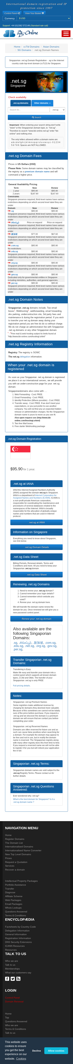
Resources (11, 949)
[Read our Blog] (18, 978)
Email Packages (13, 904)
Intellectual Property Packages (21, 881)
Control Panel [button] (11, 13)
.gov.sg (14, 274)
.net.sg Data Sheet (36, 574)
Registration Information (18, 938)
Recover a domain (15, 869)
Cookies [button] (21, 1058)
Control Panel (12, 997)
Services (9, 865)
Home (17, 46)
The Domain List (14, 842)
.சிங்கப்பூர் (14, 222)
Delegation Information (17, 930)
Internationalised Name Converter (23, 850)
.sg (12, 211)
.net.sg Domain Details (36, 547)
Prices (8, 858)
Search (37, 117)
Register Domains (14, 839)
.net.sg (29, 646)
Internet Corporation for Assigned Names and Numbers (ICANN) (35, 496)
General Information (16, 934)
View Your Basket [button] (33, 13)
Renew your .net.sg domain (36, 618)
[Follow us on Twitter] (13, 978)
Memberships (12, 968)
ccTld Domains (31, 46)
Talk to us (10, 964)
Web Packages (13, 900)
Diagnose (10, 892)
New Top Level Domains (18, 854)
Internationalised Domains (19, 846)
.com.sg (14, 245)
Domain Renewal (14, 1001)
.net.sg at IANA (37, 522)
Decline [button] (36, 1050)
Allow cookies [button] (56, 1050)
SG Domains (24, 50)
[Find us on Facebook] (7, 978)
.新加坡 (13, 234)
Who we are (11, 961)
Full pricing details (21, 686)
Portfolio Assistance (15, 884)
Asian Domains (51, 46)
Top (7, 1017)
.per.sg (13, 283)
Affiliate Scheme (13, 896)
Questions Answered (16, 911)
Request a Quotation (16, 862)
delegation (25, 356)
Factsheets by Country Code (20, 926)
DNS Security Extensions (18, 942)
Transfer (9, 888)
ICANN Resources (15, 946)
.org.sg (13, 263)
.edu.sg (14, 251)
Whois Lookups (13, 907)
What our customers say (18, 972)
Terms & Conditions (15, 915)
